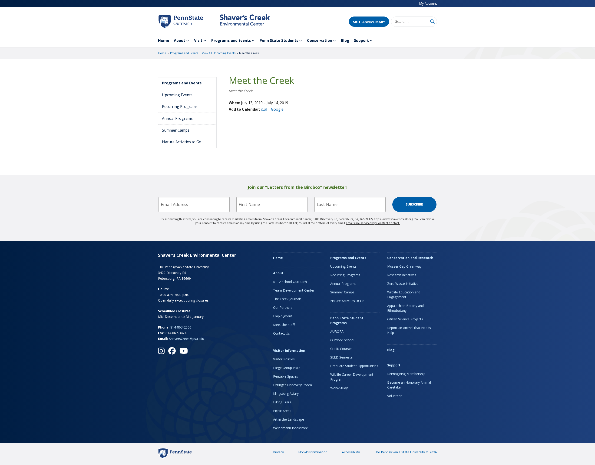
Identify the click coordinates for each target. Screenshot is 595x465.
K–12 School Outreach (290, 281)
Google (277, 109)
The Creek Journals (287, 299)
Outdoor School (342, 340)
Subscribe (414, 204)
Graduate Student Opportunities (354, 366)
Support (361, 40)
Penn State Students (279, 40)
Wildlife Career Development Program (351, 377)
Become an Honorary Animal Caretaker (409, 384)
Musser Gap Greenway (404, 266)
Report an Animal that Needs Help (409, 330)
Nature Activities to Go (181, 141)
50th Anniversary (369, 22)
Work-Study (339, 388)
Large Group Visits (287, 367)
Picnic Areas (282, 411)
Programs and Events (231, 40)
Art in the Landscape (288, 419)
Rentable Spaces (285, 376)
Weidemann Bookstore (290, 428)
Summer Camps (175, 130)
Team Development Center (293, 290)
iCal (264, 109)
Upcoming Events (177, 94)
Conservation (319, 40)
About (179, 40)
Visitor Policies (284, 359)
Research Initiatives (401, 275)
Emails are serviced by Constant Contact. (373, 223)
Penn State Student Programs (346, 320)
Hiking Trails (282, 402)
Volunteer (394, 396)
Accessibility (351, 452)
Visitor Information (289, 350)
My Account (428, 3)
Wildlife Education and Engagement (403, 294)
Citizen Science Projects (405, 319)
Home (163, 40)
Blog (345, 40)
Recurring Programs (180, 106)
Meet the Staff (284, 324)
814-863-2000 (180, 327)
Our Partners (282, 307)
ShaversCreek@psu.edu (186, 338)
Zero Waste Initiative (402, 283)
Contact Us (281, 333)
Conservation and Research (410, 258)
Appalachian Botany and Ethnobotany (405, 308)
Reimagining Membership (406, 374)
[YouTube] (183, 351)
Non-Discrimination (312, 452)
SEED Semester (342, 357)
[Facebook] (172, 351)
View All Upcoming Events (218, 53)
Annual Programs (177, 118)
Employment (282, 316)
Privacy (278, 452)
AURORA (337, 331)
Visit (198, 40)
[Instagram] (161, 351)
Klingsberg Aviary (286, 393)
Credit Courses (341, 348)
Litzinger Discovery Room (292, 385)
